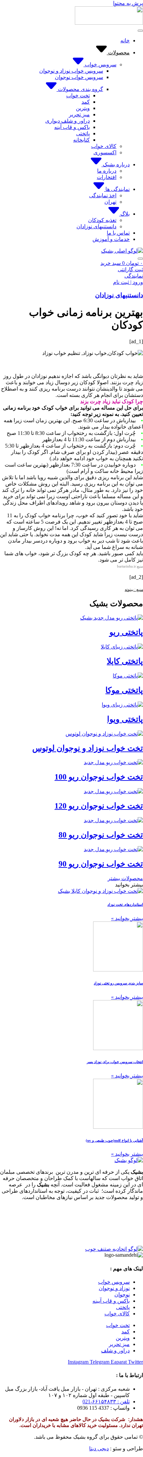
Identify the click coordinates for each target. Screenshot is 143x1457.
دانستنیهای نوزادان (119, 295)
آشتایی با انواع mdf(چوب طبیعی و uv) (114, 1140)
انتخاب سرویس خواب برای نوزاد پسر (115, 1062)
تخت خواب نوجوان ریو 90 (101, 863)
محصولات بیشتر (125, 878)
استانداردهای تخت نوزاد (125, 904)
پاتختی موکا (124, 690)
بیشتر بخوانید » (127, 918)
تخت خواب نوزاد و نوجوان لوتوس (87, 748)
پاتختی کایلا (125, 661)
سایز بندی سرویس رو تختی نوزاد (118, 983)
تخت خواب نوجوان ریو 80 (101, 834)
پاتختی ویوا (125, 719)
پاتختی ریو (126, 632)
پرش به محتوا (128, 3)
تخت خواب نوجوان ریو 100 (99, 776)
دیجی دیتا (99, 1448)
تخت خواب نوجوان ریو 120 (99, 805)
